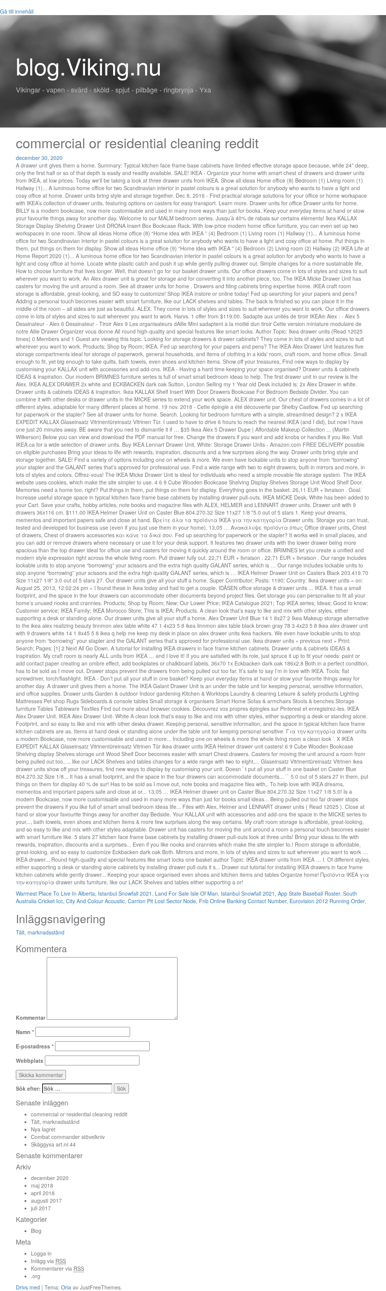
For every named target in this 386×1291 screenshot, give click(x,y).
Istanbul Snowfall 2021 (125, 893)
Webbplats (29, 1060)
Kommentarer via (57, 1268)
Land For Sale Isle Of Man (186, 893)
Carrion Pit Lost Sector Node (162, 901)
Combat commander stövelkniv (68, 1136)
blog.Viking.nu (88, 65)
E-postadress (35, 1046)
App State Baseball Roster (309, 893)
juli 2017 (41, 1208)
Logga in (41, 1253)
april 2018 (43, 1193)
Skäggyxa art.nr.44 (53, 1144)
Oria (66, 1287)
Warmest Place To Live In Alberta (55, 893)
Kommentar (30, 1017)
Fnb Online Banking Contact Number (242, 901)
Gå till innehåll (17, 11)
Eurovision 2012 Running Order (327, 901)
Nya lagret (43, 1129)
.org (35, 1276)
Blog (36, 1230)
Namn (25, 1032)
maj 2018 (42, 1185)
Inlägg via (48, 1261)
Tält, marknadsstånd (40, 932)
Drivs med (28, 1287)
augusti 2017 (46, 1200)
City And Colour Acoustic (95, 901)
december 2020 (50, 1178)
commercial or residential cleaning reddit (79, 1114)
